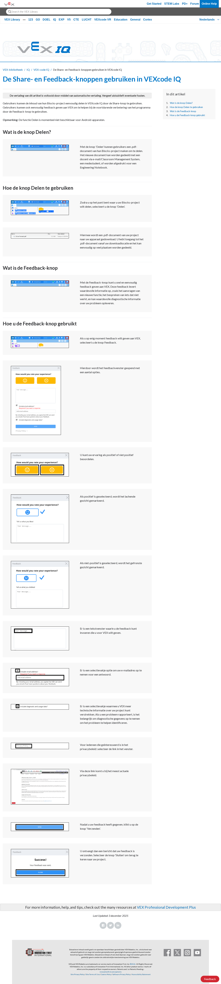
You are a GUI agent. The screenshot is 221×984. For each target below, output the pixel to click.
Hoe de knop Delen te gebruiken (186, 107)
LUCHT (87, 19)
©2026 (133, 964)
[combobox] (58, 11)
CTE (76, 19)
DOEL (46, 19)
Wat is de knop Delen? (181, 103)
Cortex (147, 19)
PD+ (185, 3)
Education (120, 19)
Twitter (110, 925)
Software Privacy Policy (121, 974)
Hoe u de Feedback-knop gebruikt (187, 115)
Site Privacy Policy (77, 974)
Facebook (103, 925)
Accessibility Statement (141, 974)
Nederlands (207, 19)
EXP (61, 19)
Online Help (209, 3)
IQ (54, 19)
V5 (69, 19)
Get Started (154, 3)
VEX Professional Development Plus (166, 907)
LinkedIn (117, 925)
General (135, 19)
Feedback (210, 979)
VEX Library (12, 19)
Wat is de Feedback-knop (183, 111)
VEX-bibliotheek (13, 69)
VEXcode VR (102, 19)
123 (30, 19)
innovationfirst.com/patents (111, 972)
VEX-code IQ (41, 69)
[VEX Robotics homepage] (9, 3)
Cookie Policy (106, 974)
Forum (194, 3)
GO (38, 19)
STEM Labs (171, 3)
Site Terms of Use (92, 974)
